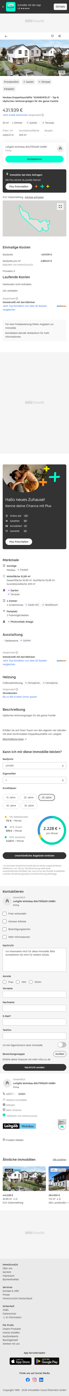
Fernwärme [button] (34, 682)
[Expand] (60, 206)
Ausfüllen (59, 1054)
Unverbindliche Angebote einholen (34, 855)
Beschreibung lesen (13, 739)
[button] (34, 58)
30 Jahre (11, 805)
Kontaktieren (34, 159)
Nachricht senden (35, 1067)
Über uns (7, 1268)
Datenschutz (9, 1313)
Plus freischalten (18, 186)
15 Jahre (10, 797)
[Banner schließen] (3, 6)
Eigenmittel (9, 773)
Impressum (8, 1275)
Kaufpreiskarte (10, 1336)
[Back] (6, 36)
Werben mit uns (11, 1343)
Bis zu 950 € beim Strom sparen (20, 696)
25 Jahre (46, 797)
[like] (53, 36)
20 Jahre (28, 797)
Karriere (7, 1272)
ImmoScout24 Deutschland (17, 1298)
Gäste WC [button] (33, 604)
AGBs (6, 1309)
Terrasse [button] (45, 81)
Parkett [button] (24, 569)
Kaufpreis (8, 759)
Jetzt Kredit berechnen (15, 114)
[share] (60, 36)
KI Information (13, 1317)
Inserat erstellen (11, 1332)
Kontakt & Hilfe (11, 1290)
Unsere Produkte (12, 1328)
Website (10, 1105)
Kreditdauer (9, 788)
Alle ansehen (59, 1159)
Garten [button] (30, 81)
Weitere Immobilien (16, 1100)
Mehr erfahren (13, 1110)
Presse (6, 1294)
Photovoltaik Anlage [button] (22, 621)
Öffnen (60, 6)
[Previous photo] (5, 57)
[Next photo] (64, 57)
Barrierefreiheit (11, 1279)
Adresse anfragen (34, 197)
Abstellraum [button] (51, 604)
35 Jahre (29, 805)
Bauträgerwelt (10, 1339)
